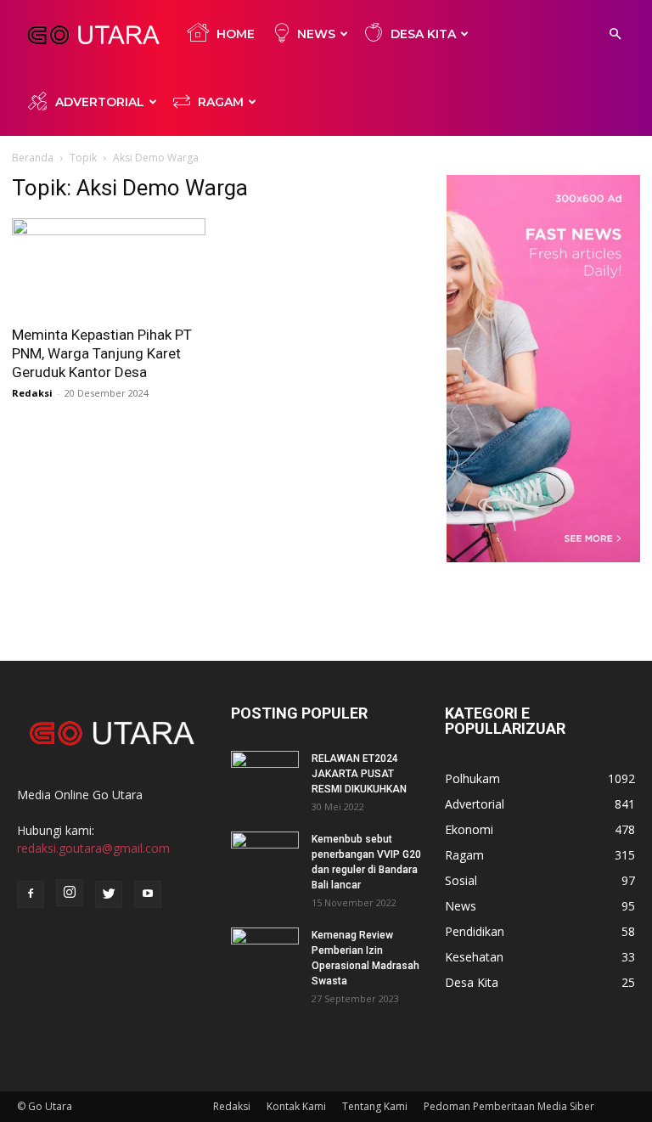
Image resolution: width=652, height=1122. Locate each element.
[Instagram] (69, 892)
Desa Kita (423, 34)
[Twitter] (108, 894)
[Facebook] (30, 894)
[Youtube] (147, 894)
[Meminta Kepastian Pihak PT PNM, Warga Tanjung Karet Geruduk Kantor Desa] (108, 266)
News (316, 34)
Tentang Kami (375, 1106)
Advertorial (99, 102)
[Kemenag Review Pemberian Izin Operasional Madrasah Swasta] (265, 951)
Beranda (32, 157)
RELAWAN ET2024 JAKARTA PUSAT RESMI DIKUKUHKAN (359, 774)
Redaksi (32, 392)
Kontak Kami (296, 1106)
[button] (614, 34)
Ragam (221, 102)
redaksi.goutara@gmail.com (93, 848)
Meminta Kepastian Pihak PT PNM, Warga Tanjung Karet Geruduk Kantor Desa (102, 353)
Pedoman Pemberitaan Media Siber (509, 1106)
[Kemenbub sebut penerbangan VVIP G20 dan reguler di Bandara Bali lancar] (265, 855)
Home (235, 34)
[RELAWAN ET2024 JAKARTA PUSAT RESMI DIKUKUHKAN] (265, 774)
